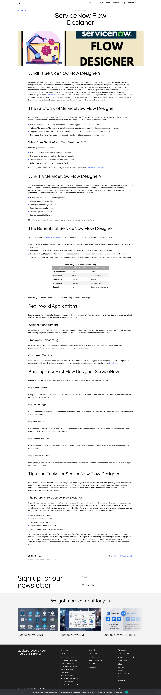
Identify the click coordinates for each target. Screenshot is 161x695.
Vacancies (92, 667)
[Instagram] (134, 689)
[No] (159, 692)
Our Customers (94, 657)
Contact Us (131, 3)
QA (119, 683)
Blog (123, 3)
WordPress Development (69, 685)
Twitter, (124, 556)
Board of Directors (95, 660)
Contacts (122, 650)
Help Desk (113, 363)
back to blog (23, 10)
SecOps (120, 677)
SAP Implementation (68, 657)
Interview (121, 667)
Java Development (67, 675)
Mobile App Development (69, 678)
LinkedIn (130, 556)
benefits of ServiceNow (53, 237)
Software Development (69, 660)
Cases (107, 3)
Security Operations (68, 663)
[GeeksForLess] (19, 2)
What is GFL (93, 654)
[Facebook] (132, 689)
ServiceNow (51, 95)
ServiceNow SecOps (95, 168)
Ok (126, 692)
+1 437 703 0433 (123, 654)
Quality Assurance (67, 669)
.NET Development (67, 682)
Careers (115, 3)
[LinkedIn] (137, 689)
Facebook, (117, 556)
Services (91, 3)
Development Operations (69, 666)
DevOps (120, 671)
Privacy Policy (122, 660)
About (100, 3)
